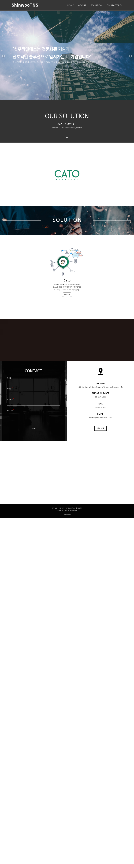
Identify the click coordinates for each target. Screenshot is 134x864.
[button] (3, 56)
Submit (33, 429)
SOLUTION (96, 5)
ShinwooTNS (25, 5)
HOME (70, 5)
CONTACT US (114, 5)
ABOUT (82, 5)
